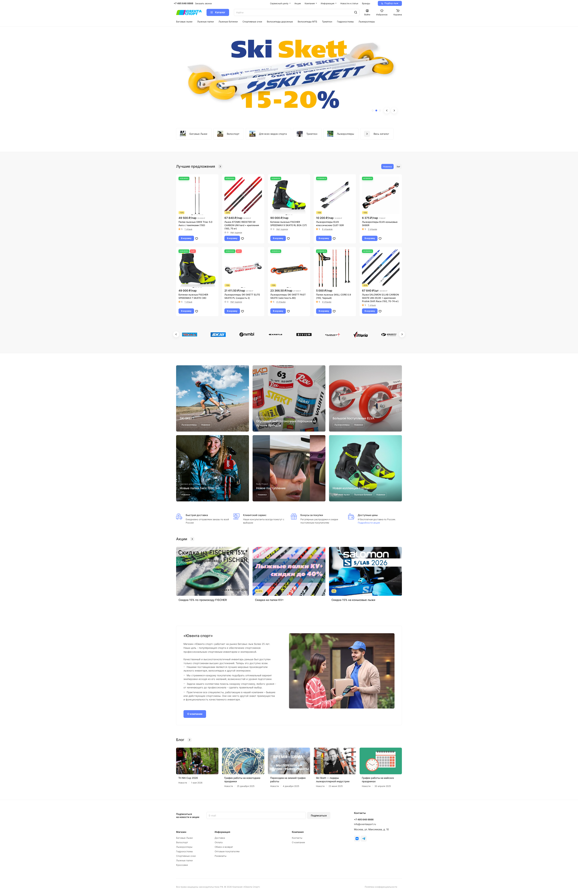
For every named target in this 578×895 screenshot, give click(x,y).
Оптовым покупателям (227, 851)
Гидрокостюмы (184, 851)
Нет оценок (236, 232)
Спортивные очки (186, 856)
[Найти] (355, 12)
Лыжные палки (184, 860)
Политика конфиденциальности (381, 887)
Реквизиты (220, 856)
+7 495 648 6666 (183, 3)
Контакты (297, 837)
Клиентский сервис (254, 515)
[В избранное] (196, 238)
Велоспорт (182, 842)
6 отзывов (327, 229)
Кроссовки (182, 865)
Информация (222, 831)
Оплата (218, 842)
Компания (298, 831)
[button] (373, 110)
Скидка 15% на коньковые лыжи (353, 599)
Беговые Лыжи (184, 837)
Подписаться (319, 815)
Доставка (220, 837)
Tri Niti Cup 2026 (188, 777)
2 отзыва (372, 229)
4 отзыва (281, 302)
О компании (194, 713)
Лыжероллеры (184, 846)
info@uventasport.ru (365, 824)
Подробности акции (369, 522)
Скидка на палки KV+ (269, 599)
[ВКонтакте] (357, 839)
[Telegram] (364, 839)
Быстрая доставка (197, 515)
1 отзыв (188, 229)
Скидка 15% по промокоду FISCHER (203, 599)
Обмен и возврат (224, 846)
